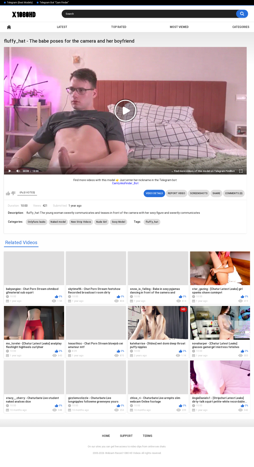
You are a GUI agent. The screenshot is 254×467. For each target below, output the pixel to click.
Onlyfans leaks (36, 222)
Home (9, 27)
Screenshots (199, 193)
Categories (240, 27)
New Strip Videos (81, 222)
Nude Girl (101, 222)
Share (216, 193)
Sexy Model (118, 222)
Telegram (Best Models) (20, 2)
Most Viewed (179, 27)
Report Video (176, 193)
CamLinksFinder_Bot (125, 183)
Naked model (58, 222)
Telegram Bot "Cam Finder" (54, 2)
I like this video (8, 193)
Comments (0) (233, 193)
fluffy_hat (152, 222)
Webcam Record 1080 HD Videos (123, 453)
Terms (147, 435)
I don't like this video (13, 193)
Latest (62, 27)
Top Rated (118, 27)
